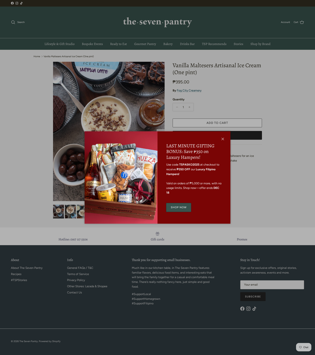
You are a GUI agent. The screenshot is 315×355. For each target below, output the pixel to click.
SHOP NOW (178, 207)
